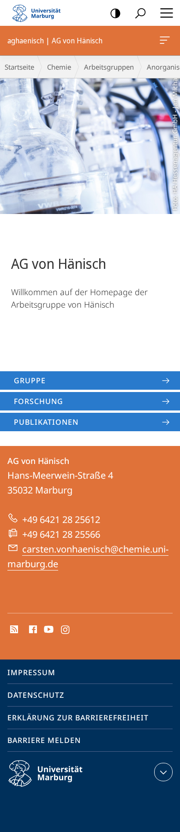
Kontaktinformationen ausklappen (163, 772)
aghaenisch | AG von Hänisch (166, 40)
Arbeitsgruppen (109, 66)
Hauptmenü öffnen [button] (166, 13)
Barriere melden (44, 740)
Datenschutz (35, 695)
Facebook (32, 630)
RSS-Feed (13, 630)
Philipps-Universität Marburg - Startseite (39, 13)
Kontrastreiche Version (115, 13)
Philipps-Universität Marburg (61, 788)
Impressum (31, 672)
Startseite (19, 66)
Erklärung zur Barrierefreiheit (78, 718)
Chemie (59, 66)
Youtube (48, 630)
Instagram (66, 630)
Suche (140, 13)
